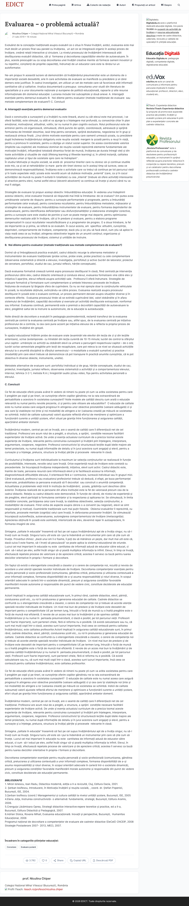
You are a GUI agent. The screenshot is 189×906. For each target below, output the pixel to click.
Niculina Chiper (20, 33)
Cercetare (11, 847)
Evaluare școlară (28, 847)
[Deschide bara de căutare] (179, 5)
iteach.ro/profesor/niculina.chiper (43, 889)
